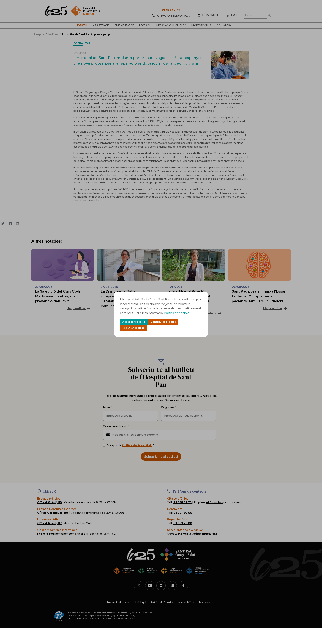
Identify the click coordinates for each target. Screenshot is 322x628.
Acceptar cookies (133, 321)
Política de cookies (176, 313)
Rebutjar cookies (133, 327)
